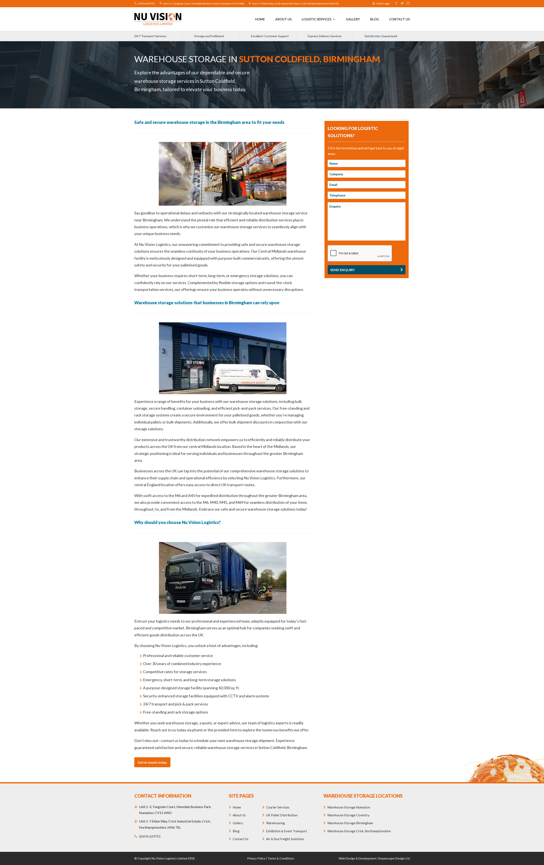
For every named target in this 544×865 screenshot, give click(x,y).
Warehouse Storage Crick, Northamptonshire (359, 831)
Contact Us (399, 19)
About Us (283, 19)
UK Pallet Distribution (282, 815)
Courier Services (277, 807)
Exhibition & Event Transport (286, 831)
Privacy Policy (256, 858)
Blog (374, 19)
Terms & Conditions (281, 858)
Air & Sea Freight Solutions (285, 839)
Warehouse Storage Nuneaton (348, 807)
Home (260, 19)
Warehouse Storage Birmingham (350, 823)
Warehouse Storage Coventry (348, 815)
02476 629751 (146, 3)
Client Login (383, 3)
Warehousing (275, 823)
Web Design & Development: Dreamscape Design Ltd (374, 858)
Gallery (353, 19)
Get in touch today (152, 762)
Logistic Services (316, 19)
